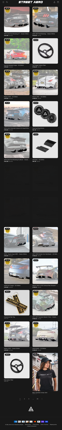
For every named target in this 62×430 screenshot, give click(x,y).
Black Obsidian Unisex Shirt (39, 392)
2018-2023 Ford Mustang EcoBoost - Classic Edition (17, 159)
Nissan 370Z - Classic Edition (12, 348)
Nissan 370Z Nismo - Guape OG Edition (14, 224)
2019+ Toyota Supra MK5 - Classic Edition (15, 254)
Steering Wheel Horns (38, 128)
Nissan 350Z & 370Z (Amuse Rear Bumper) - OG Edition (45, 285)
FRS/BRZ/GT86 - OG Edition (11, 192)
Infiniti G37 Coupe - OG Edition (12, 285)
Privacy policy (36, 424)
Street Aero (11, 424)
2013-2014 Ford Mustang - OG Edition (42, 224)
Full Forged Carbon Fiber (39, 65)
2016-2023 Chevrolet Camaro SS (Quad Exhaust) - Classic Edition (17, 128)
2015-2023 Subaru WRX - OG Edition (42, 192)
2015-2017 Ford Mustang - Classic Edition (43, 33)
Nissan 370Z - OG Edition (11, 96)
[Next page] (42, 399)
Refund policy (28, 424)
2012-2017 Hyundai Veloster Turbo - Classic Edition (45, 317)
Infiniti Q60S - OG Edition (39, 348)
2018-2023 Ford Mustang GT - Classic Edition (16, 33)
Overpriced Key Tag (9, 317)
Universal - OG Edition (38, 159)
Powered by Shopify (19, 424)
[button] (3, 2)
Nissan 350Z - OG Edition (39, 96)
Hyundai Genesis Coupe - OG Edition (14, 65)
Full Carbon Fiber (8, 380)
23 (37, 398)
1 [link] (20, 399)
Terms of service (44, 424)
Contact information (31, 426)
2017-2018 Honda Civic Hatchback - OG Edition (45, 254)
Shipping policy (53, 424)
